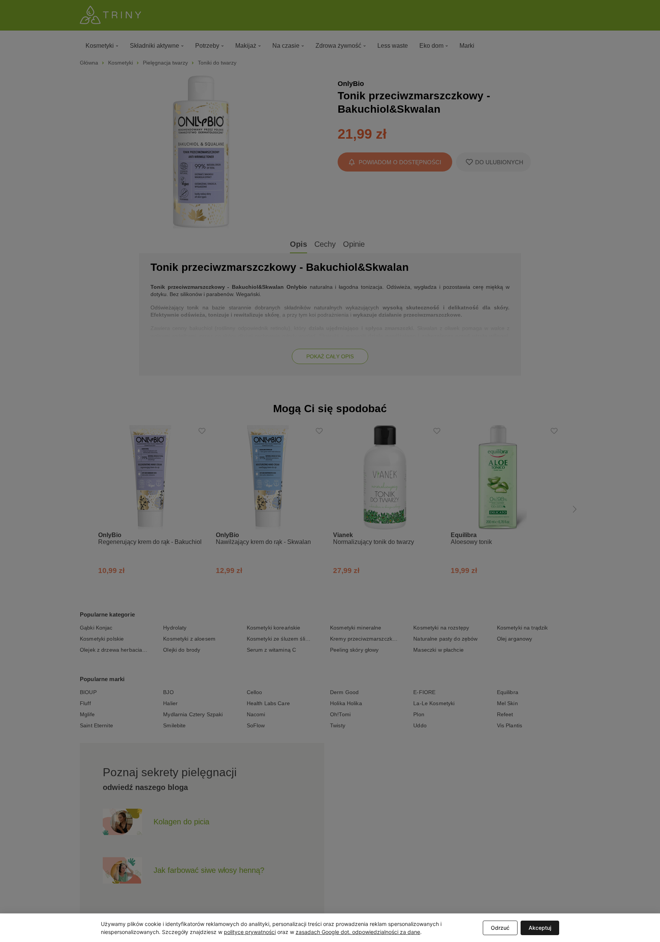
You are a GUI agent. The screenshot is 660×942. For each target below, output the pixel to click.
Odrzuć (500, 927)
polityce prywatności (250, 932)
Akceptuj (540, 927)
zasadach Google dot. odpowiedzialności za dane (358, 932)
